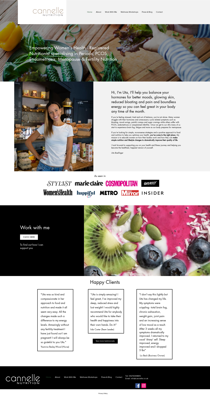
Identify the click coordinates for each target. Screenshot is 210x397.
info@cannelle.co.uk (139, 378)
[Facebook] (137, 385)
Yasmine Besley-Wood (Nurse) (55, 346)
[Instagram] (143, 385)
